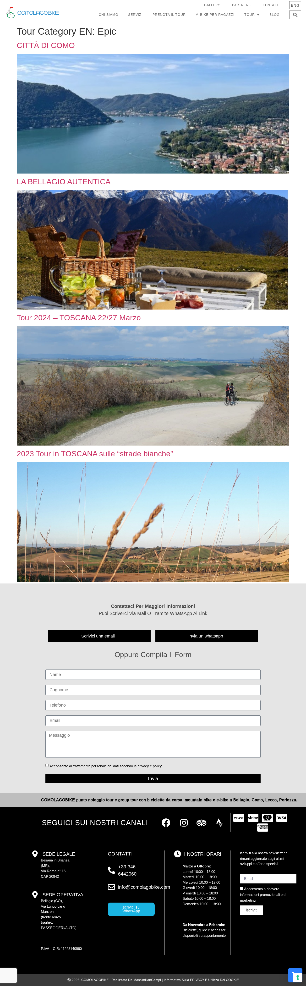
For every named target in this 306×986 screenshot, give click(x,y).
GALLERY (212, 5)
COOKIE (232, 980)
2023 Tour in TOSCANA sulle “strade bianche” (95, 453)
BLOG (274, 14)
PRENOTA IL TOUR (169, 14)
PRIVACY (197, 980)
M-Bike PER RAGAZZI (215, 14)
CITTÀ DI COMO (46, 45)
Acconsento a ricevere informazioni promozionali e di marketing (263, 894)
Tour (249, 14)
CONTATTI (271, 5)
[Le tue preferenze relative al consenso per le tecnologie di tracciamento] (297, 977)
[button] (295, 15)
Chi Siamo (108, 14)
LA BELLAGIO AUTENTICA (63, 181)
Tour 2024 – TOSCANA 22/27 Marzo (79, 317)
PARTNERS (241, 5)
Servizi (135, 14)
